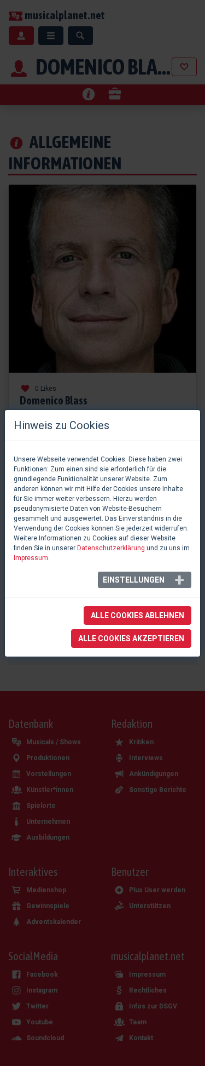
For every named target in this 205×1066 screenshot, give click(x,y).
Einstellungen (134, 579)
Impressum (31, 558)
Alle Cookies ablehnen (137, 615)
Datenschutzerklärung (111, 548)
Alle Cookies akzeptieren (131, 638)
